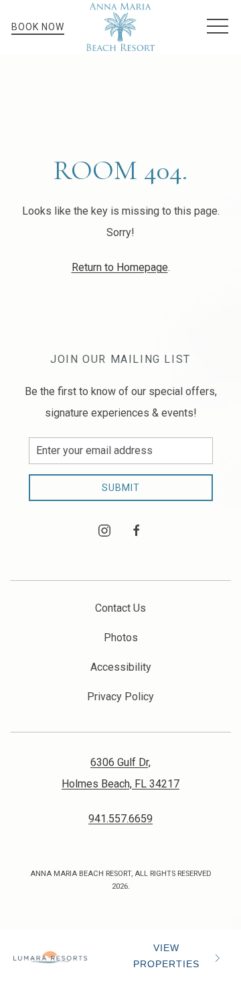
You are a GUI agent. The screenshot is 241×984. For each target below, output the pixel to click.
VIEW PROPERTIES (166, 956)
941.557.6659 (120, 818)
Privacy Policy (120, 696)
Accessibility (120, 667)
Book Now (37, 26)
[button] (217, 27)
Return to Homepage (120, 267)
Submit (121, 487)
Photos (121, 637)
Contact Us (120, 608)
